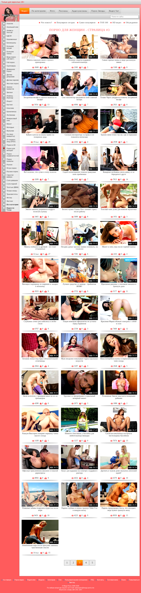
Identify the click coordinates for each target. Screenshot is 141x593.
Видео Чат (114, 11)
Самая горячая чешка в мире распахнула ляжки (118, 61)
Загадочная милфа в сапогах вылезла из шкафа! (40, 98)
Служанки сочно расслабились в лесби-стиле (40, 322)
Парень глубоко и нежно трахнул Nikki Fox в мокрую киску (79, 509)
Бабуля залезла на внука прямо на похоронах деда (40, 136)
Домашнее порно (11, 70)
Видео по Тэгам (10, 209)
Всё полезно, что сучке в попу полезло (40, 172)
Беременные (12, 39)
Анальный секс (12, 27)
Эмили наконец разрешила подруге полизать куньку (40, 210)
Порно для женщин (11, 149)
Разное (9, 165)
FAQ (92, 580)
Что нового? (46, 23)
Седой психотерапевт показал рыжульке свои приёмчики (79, 173)
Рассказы (63, 11)
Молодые (10, 127)
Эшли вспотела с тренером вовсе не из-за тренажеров (40, 397)
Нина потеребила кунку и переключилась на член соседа (118, 360)
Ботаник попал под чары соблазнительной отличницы (40, 360)
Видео (24, 11)
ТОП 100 (104, 23)
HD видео (116, 23)
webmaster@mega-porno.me (84, 588)
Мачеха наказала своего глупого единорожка (40, 61)
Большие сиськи (10, 47)
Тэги (60, 580)
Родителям (31, 580)
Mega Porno (67, 586)
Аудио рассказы (79, 11)
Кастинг (10, 105)
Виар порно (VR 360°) (11, 58)
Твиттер (72, 582)
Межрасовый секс (12, 119)
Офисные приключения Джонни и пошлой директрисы (40, 472)
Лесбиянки (11, 115)
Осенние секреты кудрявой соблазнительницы (79, 61)
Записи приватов (10, 88)
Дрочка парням (12, 80)
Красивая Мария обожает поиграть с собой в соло (118, 322)
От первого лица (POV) (11, 141)
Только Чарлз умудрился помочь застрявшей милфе (118, 98)
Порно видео (19, 580)
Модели (41, 580)
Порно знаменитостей (13, 155)
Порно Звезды (98, 11)
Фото (52, 11)
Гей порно (11, 62)
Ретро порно (12, 168)
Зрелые (10, 92)
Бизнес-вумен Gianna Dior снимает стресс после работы (79, 210)
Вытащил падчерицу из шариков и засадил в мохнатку (40, 285)
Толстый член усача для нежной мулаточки (119, 209)
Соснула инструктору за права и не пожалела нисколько (79, 136)
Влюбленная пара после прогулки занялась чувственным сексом (40, 546)
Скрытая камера (10, 176)
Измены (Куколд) (10, 97)
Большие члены (10, 53)
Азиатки (10, 24)
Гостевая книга (112, 580)
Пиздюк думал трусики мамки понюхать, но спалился (79, 248)
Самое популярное (87, 23)
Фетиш (9, 198)
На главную (7, 580)
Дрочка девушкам (10, 76)
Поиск (123, 580)
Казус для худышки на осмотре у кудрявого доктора (79, 472)
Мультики (10, 131)
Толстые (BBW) (12, 187)
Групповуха (11, 66)
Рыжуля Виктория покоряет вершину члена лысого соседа (40, 434)
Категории (51, 580)
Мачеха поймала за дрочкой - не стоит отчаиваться (40, 248)
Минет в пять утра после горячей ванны (118, 247)
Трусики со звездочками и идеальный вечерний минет (79, 397)
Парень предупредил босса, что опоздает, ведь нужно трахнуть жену (119, 509)
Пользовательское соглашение (76, 580)
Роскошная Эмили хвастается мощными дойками (118, 397)
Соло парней (12, 184)
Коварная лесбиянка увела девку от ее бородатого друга (118, 173)
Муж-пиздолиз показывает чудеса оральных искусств (79, 360)
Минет (9, 124)
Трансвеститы (12, 194)
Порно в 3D (11, 145)
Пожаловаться (134, 580)
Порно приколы (10, 160)
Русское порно (12, 172)
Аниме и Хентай (10, 31)
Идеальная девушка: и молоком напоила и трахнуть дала (118, 285)
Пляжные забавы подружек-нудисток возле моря (40, 509)
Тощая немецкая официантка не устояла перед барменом (79, 322)
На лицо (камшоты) (11, 135)
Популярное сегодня (66, 23)
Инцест (9, 101)
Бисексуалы (11, 43)
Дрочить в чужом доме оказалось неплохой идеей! (119, 472)
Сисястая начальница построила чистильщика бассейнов (118, 434)
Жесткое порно (13, 84)
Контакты (100, 580)
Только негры (12, 191)
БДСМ (9, 36)
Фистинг (10, 201)
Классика (10, 108)
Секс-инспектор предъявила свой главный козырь (79, 98)
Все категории (12, 205)
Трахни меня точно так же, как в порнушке (119, 135)
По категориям (39, 11)
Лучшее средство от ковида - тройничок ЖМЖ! (79, 285)
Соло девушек (12, 180)
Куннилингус (11, 112)
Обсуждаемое (132, 23)
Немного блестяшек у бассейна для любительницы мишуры (79, 434)
